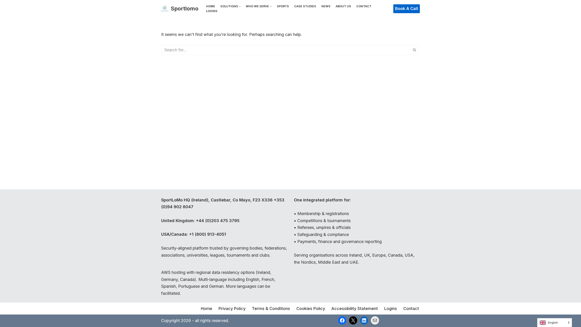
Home (210, 6)
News (325, 6)
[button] (240, 6)
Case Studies (305, 6)
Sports (283, 6)
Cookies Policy (310, 308)
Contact (363, 6)
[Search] (415, 50)
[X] (353, 320)
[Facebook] (342, 320)
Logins (211, 11)
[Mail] (375, 320)
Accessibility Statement (354, 308)
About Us (343, 6)
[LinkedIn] (364, 320)
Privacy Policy (232, 308)
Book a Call (406, 8)
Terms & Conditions (271, 308)
